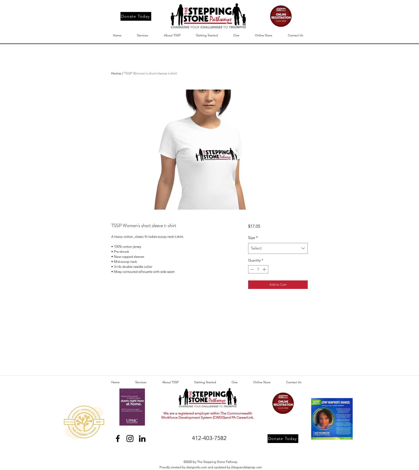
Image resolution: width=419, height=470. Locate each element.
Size (253, 237)
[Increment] (265, 269)
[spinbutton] (258, 269)
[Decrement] (252, 269)
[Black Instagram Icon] (130, 438)
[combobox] (278, 248)
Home (116, 73)
